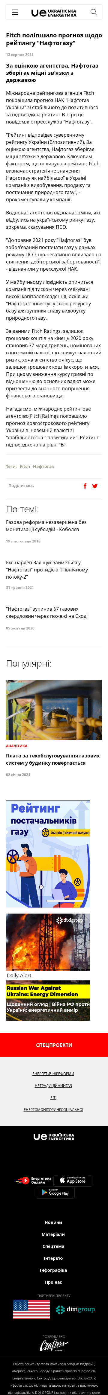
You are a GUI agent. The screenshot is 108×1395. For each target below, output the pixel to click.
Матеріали (53, 1234)
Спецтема (53, 1246)
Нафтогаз (43, 466)
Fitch (25, 466)
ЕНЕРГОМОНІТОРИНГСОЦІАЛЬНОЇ (53, 1109)
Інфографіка (53, 1270)
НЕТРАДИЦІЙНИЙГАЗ (53, 1085)
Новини (53, 1222)
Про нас (53, 1282)
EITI (53, 1097)
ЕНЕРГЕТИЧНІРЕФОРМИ (53, 1073)
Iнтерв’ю (53, 1258)
